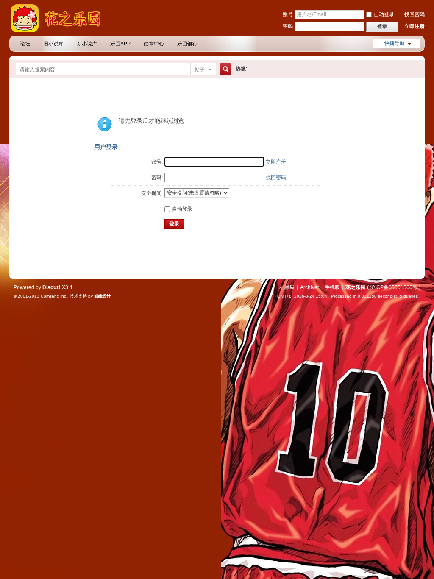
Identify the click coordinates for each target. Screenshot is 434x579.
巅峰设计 (102, 296)
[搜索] (224, 69)
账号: (157, 162)
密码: (157, 178)
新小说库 (87, 44)
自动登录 (384, 14)
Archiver (309, 287)
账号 (288, 14)
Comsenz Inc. (54, 296)
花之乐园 (355, 287)
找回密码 (414, 14)
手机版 (332, 287)
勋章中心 (154, 44)
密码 (288, 26)
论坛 (25, 44)
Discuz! (51, 287)
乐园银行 (187, 44)
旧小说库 (53, 44)
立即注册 (414, 26)
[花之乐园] (60, 30)
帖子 (200, 69)
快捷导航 (394, 43)
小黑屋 (287, 287)
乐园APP (120, 44)
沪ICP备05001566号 (393, 287)
